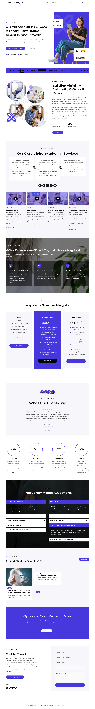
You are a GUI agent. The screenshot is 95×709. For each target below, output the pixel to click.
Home (48, 3)
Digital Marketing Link (15, 3)
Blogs (78, 3)
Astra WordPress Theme (61, 705)
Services (64, 3)
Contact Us (85, 3)
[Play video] (27, 48)
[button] (67, 3)
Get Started (19, 345)
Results (72, 3)
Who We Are (55, 3)
